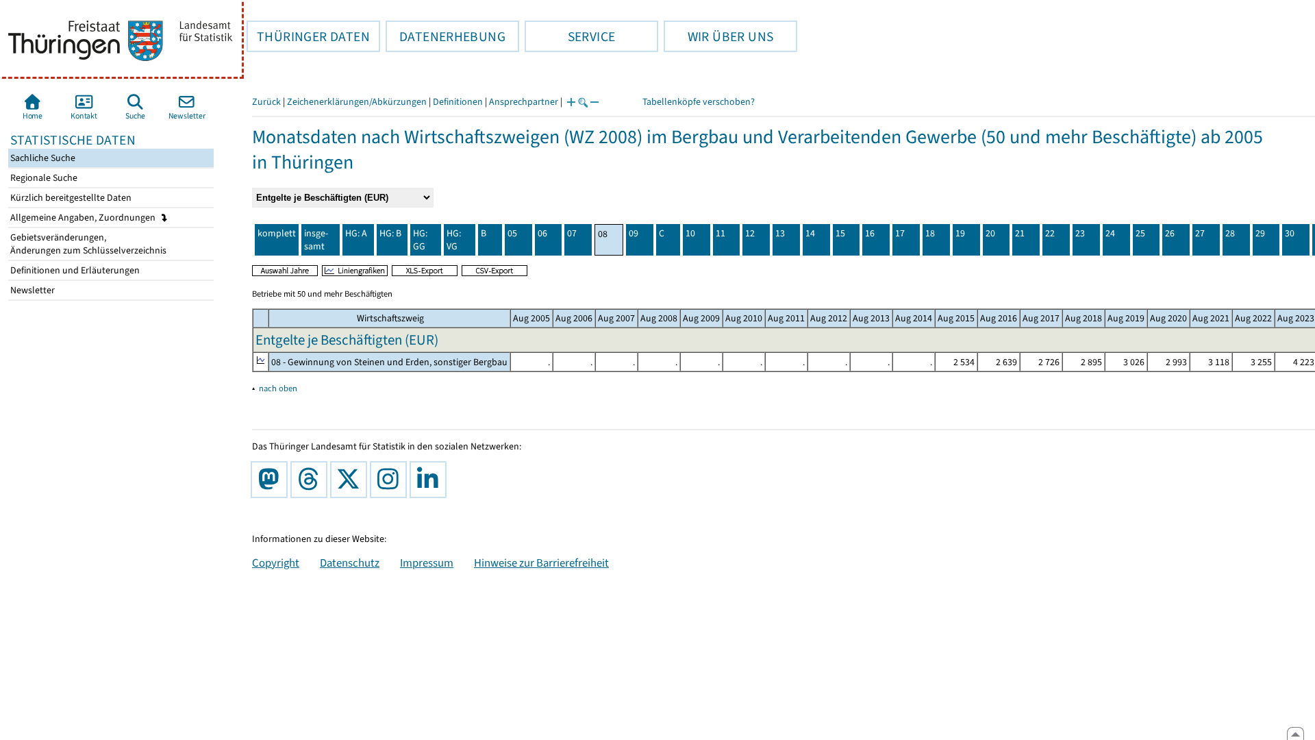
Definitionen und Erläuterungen (74, 270)
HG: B (390, 233)
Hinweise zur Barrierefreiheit (541, 562)
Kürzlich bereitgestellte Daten (70, 197)
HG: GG (420, 240)
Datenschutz (349, 562)
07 (572, 233)
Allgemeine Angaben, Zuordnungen (84, 217)
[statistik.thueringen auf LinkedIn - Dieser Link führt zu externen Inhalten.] (431, 480)
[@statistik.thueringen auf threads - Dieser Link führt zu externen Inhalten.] (311, 480)
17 (900, 233)
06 (542, 233)
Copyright (275, 562)
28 (1230, 233)
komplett (277, 233)
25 (1140, 233)
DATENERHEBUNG (445, 36)
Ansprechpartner (523, 101)
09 (633, 233)
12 (750, 233)
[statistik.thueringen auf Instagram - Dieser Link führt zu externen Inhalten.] (391, 480)
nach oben (278, 388)
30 (1289, 233)
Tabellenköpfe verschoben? (698, 101)
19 (960, 233)
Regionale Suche (42, 177)
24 (1110, 233)
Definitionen (458, 101)
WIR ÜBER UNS (718, 36)
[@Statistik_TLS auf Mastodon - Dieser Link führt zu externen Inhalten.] (272, 480)
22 (1050, 233)
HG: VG (454, 240)
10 (690, 233)
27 (1200, 233)
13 (780, 233)
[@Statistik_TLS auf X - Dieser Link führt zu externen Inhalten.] (351, 480)
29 (1260, 233)
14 (810, 233)
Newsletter (31, 290)
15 (840, 233)
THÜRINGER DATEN (308, 36)
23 (1080, 233)
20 (990, 233)
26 (1170, 233)
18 (930, 233)
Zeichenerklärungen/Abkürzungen (357, 101)
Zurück (266, 101)
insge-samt (316, 240)
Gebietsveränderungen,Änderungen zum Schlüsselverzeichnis (87, 244)
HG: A (356, 233)
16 (870, 233)
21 (1020, 233)
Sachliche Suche (41, 157)
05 (512, 233)
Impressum (426, 562)
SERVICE (570, 36)
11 (720, 233)
